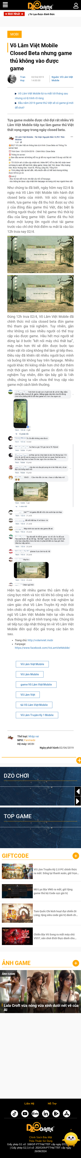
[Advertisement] (40, 1057)
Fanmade (29, 740)
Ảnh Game (16, 963)
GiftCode (15, 855)
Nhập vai (33, 736)
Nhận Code (56, 871)
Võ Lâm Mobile (30, 674)
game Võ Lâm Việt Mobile (36, 684)
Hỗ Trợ (52, 1103)
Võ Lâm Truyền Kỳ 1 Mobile (37, 715)
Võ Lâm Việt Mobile (32, 664)
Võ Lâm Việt (28, 694)
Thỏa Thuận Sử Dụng (40, 1141)
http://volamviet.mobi (40, 640)
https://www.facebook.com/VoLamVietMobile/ (42, 647)
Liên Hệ (29, 1103)
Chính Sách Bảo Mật (40, 1137)
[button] (78, 801)
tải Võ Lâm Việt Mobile (34, 704)
